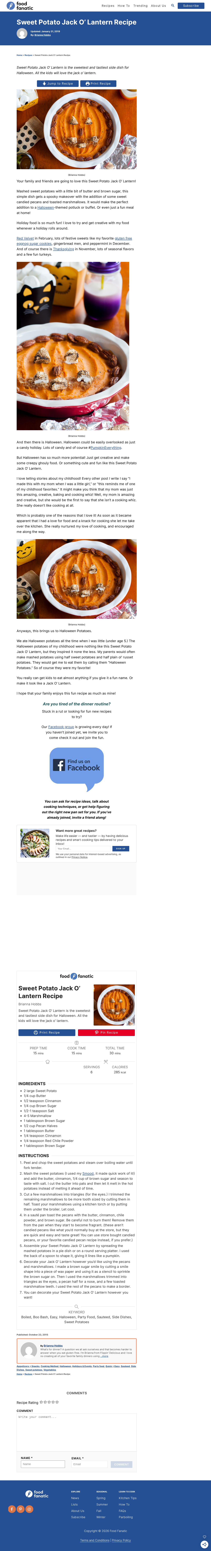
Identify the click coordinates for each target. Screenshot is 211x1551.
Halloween (45, 207)
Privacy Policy (121, 1540)
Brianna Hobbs (43, 35)
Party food (98, 1366)
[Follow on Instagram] (29, 1509)
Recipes (28, 55)
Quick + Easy (113, 1366)
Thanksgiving (63, 249)
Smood (88, 1173)
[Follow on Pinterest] (21, 1509)
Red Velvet (25, 238)
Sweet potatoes (33, 1370)
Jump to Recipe (59, 83)
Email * (78, 1458)
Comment (25, 1411)
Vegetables (50, 1370)
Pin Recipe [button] (108, 1032)
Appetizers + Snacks (28, 1366)
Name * (27, 1458)
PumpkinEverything (106, 447)
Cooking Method (50, 1366)
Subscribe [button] (191, 5)
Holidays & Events (82, 1366)
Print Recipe (100, 83)
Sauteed (125, 1366)
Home (19, 55)
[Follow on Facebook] (12, 1509)
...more (104, 1356)
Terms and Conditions (94, 1540)
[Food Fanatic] (36, 5)
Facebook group (61, 727)
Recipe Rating (27, 1403)
